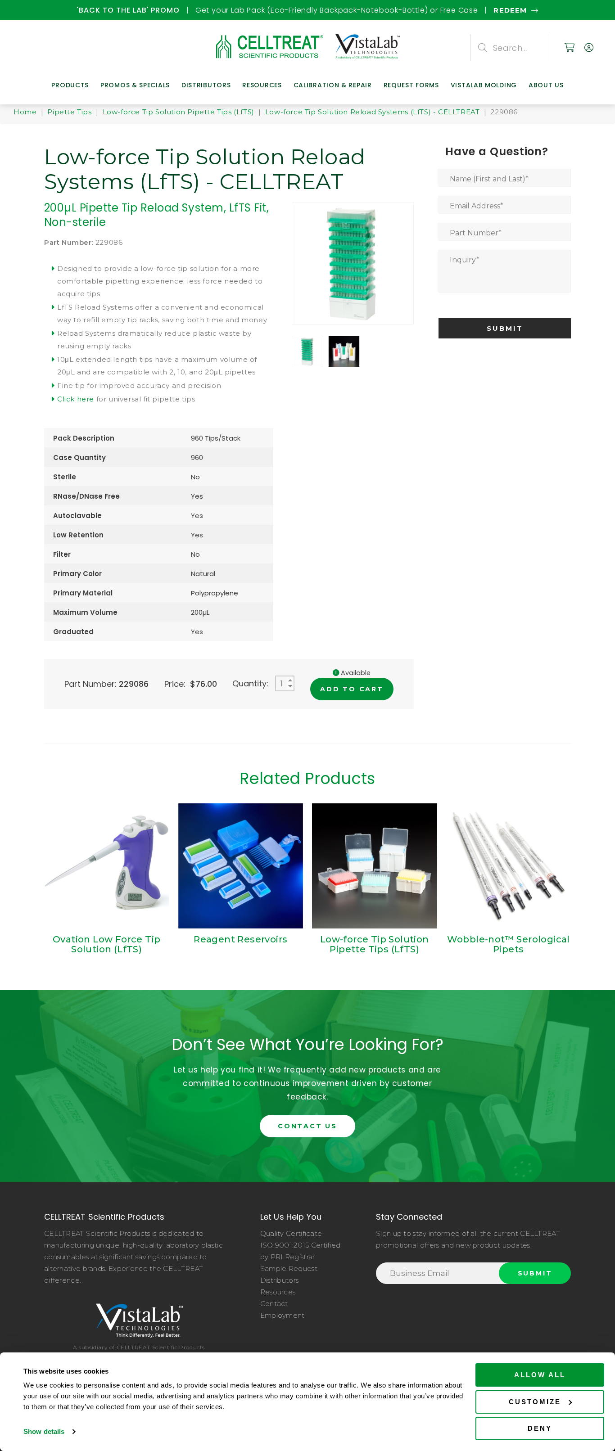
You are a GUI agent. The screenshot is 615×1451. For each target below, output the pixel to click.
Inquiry (464, 260)
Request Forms (411, 85)
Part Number (476, 233)
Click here (75, 399)
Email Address (476, 206)
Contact (274, 1303)
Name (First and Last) (489, 179)
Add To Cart (352, 689)
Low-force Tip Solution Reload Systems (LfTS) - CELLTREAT (372, 112)
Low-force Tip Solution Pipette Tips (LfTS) (178, 112)
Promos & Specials (135, 85)
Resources (261, 85)
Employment (282, 1315)
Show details (43, 1431)
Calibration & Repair (333, 85)
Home (25, 112)
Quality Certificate (291, 1233)
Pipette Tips (69, 112)
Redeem (69, 10)
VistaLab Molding (484, 85)
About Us (546, 85)
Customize (535, 1402)
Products (70, 85)
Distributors (206, 85)
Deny (540, 1428)
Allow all (539, 1375)
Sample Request (288, 1268)
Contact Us (307, 1126)
